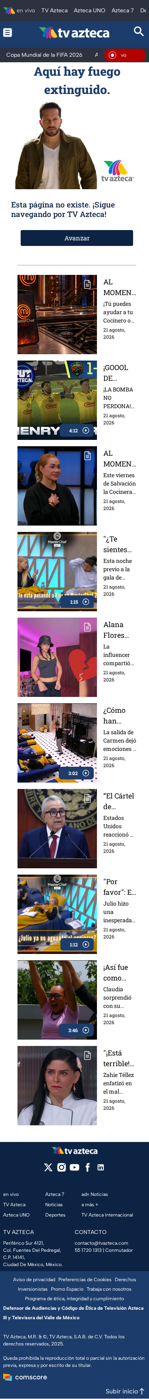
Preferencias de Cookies (85, 1279)
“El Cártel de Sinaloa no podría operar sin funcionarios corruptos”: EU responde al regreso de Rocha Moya (119, 801)
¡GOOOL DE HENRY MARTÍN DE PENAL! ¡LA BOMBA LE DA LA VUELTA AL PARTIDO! (119, 373)
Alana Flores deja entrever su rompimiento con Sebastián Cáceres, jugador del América (119, 630)
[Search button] (139, 32)
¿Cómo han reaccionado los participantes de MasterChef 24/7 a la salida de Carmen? (119, 715)
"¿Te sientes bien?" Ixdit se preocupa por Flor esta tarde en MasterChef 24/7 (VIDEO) (119, 544)
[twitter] (48, 1170)
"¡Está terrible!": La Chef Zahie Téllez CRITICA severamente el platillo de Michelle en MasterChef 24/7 (119, 1058)
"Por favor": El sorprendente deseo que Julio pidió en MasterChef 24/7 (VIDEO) (119, 887)
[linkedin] (101, 1170)
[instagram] (61, 1170)
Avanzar (77, 238)
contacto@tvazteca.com (101, 1243)
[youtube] (74, 1170)
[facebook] (88, 1170)
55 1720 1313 (88, 1250)
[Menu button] (9, 32)
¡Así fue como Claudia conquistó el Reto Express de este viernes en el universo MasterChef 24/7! (119, 972)
